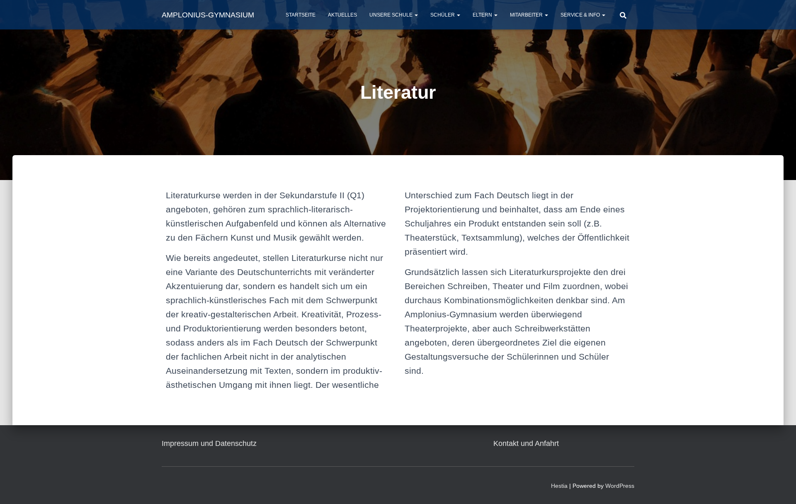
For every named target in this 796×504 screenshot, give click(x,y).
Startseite (300, 15)
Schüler (443, 15)
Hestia (559, 485)
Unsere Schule (391, 15)
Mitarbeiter (527, 15)
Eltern (483, 15)
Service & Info (581, 15)
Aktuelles (342, 15)
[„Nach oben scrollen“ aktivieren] (779, 487)
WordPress (619, 485)
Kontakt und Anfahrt (526, 443)
